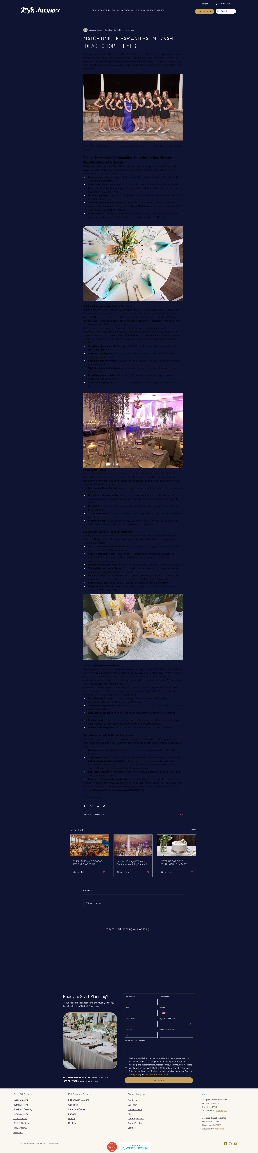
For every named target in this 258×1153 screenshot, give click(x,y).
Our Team (132, 1104)
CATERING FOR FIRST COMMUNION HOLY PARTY (174, 863)
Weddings (73, 1104)
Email (127, 1007)
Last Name (165, 996)
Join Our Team (135, 1109)
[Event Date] (127, 1035)
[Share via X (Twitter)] (91, 806)
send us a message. (89, 1081)
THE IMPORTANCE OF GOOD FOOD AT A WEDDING (87, 863)
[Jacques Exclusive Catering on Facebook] (225, 1143)
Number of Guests (167, 1029)
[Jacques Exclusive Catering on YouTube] (235, 1143)
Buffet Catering (20, 1104)
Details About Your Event (135, 1040)
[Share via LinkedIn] (97, 806)
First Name (130, 996)
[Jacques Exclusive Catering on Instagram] (230, 1143)
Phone (162, 1007)
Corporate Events (76, 1109)
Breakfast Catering (22, 1109)
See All (193, 829)
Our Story (132, 1100)
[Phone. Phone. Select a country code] (164, 1013)
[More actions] (181, 29)
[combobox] (141, 1024)
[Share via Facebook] (84, 806)
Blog (130, 1114)
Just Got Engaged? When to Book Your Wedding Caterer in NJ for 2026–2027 (132, 863)
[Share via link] (104, 806)
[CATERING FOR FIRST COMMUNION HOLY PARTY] (176, 845)
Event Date (129, 1029)
